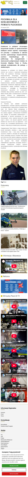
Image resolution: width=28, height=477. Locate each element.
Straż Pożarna (4, 446)
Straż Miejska (4, 444)
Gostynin (3, 412)
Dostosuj (14, 469)
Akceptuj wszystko (14, 465)
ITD (1, 434)
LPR (2, 436)
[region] (14, 463)
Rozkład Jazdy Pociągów (7, 426)
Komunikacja (4, 424)
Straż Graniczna (4, 443)
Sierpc (2, 416)
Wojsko (2, 448)
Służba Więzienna (5, 441)
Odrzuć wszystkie (14, 473)
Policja (2, 438)
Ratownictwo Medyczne (6, 439)
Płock (4, 182)
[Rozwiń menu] (25, 2)
